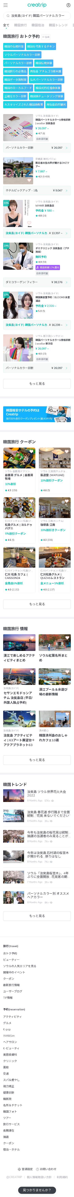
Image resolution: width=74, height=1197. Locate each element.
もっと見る (37, 384)
